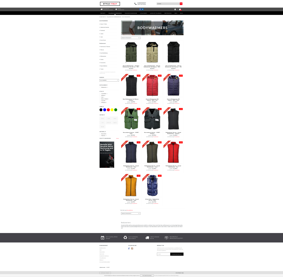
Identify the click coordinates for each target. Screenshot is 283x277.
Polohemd (102, 30)
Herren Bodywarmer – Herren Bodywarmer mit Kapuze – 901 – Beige (152, 66)
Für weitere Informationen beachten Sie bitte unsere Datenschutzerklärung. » (166, 275)
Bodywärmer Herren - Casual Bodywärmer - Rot (173, 166)
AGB (100, 250)
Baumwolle (104, 133)
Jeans (101, 36)
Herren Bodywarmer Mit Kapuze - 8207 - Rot (152, 100)
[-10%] (131, 85)
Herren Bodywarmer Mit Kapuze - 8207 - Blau (173, 100)
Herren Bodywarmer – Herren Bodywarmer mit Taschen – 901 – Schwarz (173, 66)
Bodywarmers (126, 16)
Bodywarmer (104, 87)
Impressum (101, 253)
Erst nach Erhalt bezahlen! (104, 262)
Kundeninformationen (104, 255)
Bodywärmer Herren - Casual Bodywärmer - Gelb (131, 200)
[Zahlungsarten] (108, 267)
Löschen (117, 138)
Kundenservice (102, 248)
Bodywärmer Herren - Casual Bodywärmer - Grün (152, 166)
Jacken (101, 33)
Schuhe (101, 59)
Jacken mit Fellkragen (155, 13)
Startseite (102, 13)
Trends (101, 69)
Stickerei (103, 95)
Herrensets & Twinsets (105, 46)
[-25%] (131, 118)
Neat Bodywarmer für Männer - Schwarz (131, 100)
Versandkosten (134, 103)
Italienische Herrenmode (115, 13)
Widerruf (101, 260)
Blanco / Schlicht (105, 98)
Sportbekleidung (104, 53)
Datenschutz (102, 252)
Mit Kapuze (104, 102)
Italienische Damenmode (131, 13)
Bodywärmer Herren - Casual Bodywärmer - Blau (131, 166)
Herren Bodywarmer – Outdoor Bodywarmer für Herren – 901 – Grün (131, 66)
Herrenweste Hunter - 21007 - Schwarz (152, 133)
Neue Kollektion (103, 65)
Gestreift (103, 100)
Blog (181, 13)
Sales (176, 13)
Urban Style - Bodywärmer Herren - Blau (152, 200)
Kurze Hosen (103, 40)
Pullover (102, 49)
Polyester (104, 135)
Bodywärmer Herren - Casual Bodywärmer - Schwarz (173, 133)
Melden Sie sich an (177, 254)
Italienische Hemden (104, 27)
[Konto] (175, 9)
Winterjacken (168, 13)
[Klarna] (109, 155)
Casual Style (104, 93)
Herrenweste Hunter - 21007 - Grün (131, 133)
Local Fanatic (143, 13)
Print (102, 97)
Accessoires (102, 62)
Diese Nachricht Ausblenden (147, 275)
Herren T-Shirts (103, 24)
